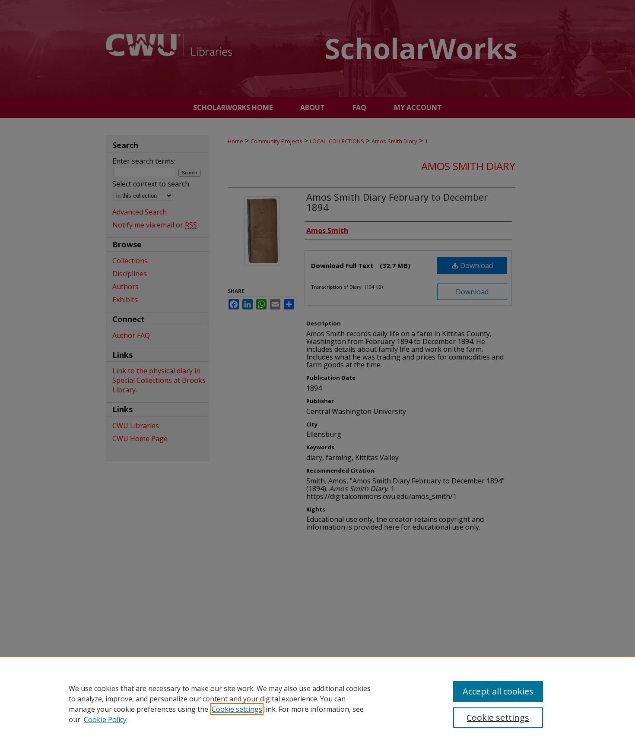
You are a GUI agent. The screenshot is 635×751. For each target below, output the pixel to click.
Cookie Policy (105, 719)
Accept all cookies (498, 691)
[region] (317, 703)
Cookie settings (237, 709)
